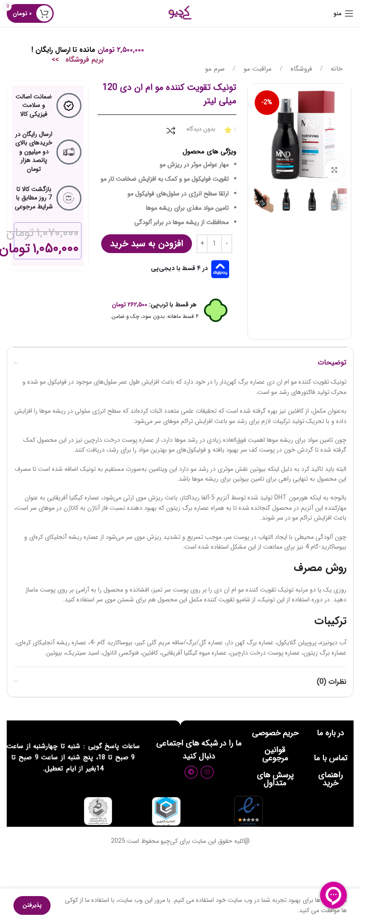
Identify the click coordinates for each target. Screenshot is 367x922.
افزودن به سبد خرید (146, 243)
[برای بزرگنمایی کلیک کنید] (334, 170)
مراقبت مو (256, 68)
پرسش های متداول (275, 779)
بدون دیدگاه (201, 129)
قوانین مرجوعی (275, 754)
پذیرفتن (32, 905)
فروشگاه (300, 68)
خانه (335, 68)
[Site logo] (180, 13)
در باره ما (330, 733)
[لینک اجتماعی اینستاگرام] (207, 772)
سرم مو (215, 68)
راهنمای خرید (330, 779)
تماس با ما (330, 758)
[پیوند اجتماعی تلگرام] (191, 772)
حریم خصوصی (275, 733)
